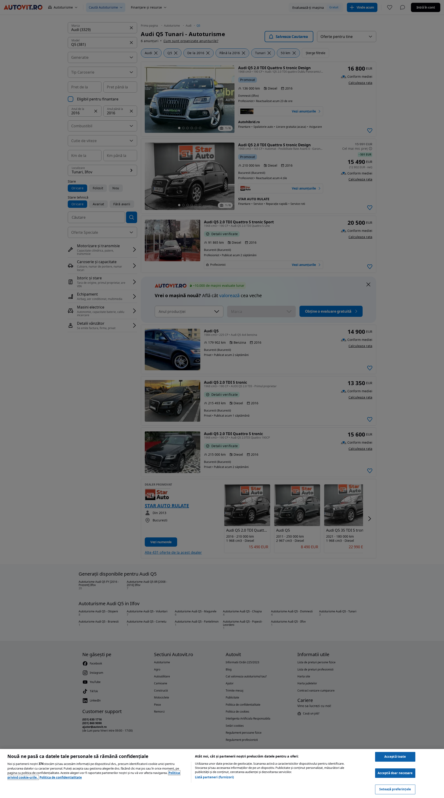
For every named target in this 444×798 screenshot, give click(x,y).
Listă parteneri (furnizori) (214, 777)
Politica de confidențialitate (61, 777)
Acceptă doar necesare (395, 773)
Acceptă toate (395, 756)
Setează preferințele (395, 789)
